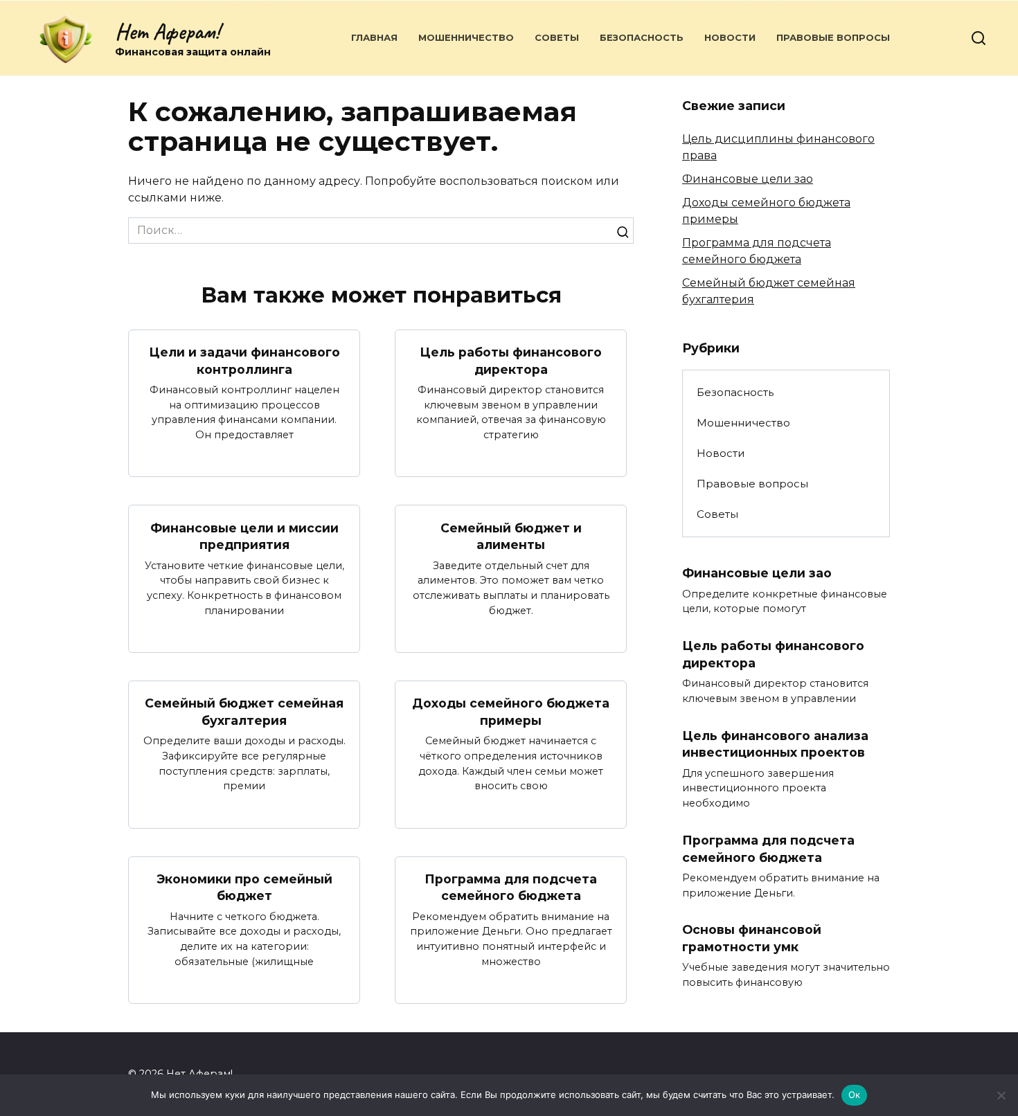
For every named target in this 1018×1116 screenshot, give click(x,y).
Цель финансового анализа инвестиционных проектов (775, 744)
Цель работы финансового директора (511, 361)
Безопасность (642, 37)
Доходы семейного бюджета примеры (510, 712)
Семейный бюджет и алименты (511, 536)
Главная (374, 37)
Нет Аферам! (167, 31)
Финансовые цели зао (747, 179)
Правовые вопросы (833, 37)
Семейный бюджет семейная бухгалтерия (244, 712)
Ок (854, 1094)
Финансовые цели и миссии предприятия (244, 536)
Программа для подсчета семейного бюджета (511, 887)
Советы (557, 37)
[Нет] (1001, 1095)
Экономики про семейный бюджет (244, 887)
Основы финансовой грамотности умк (751, 938)
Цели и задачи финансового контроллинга (244, 361)
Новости (730, 37)
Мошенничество (466, 37)
